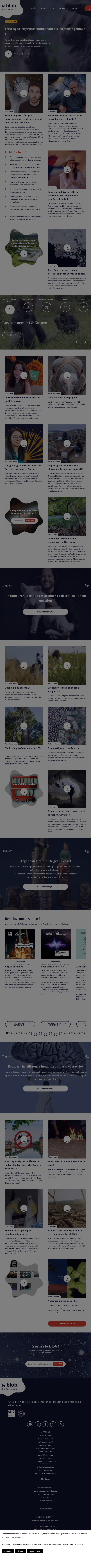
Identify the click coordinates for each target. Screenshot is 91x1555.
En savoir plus (35, 1551)
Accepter (7, 1551)
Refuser (21, 1551)
